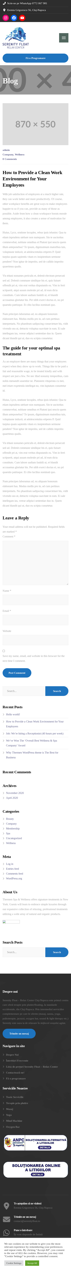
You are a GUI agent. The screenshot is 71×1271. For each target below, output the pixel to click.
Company (8, 154)
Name (7, 590)
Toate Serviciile (14, 1097)
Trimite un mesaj (19, 1033)
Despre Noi (12, 1054)
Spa (8, 833)
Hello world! (13, 714)
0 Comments (10, 159)
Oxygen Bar (13, 1127)
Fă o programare (16, 1078)
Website (7, 631)
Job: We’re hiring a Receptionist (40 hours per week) (34, 733)
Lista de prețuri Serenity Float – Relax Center (32, 1066)
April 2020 (12, 797)
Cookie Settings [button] (13, 1263)
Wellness (19, 154)
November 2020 (15, 792)
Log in (9, 863)
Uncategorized (14, 838)
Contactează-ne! (15, 1072)
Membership (13, 828)
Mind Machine (14, 1120)
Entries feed (12, 868)
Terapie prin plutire (17, 1103)
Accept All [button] (32, 1263)
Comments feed (14, 873)
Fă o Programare (35, 58)
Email (7, 610)
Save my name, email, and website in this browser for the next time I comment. (34, 658)
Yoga (9, 1115)
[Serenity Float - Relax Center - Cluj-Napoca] (16, 38)
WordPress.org (14, 878)
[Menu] (63, 37)
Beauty (10, 818)
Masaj (9, 1109)
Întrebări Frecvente (17, 1060)
